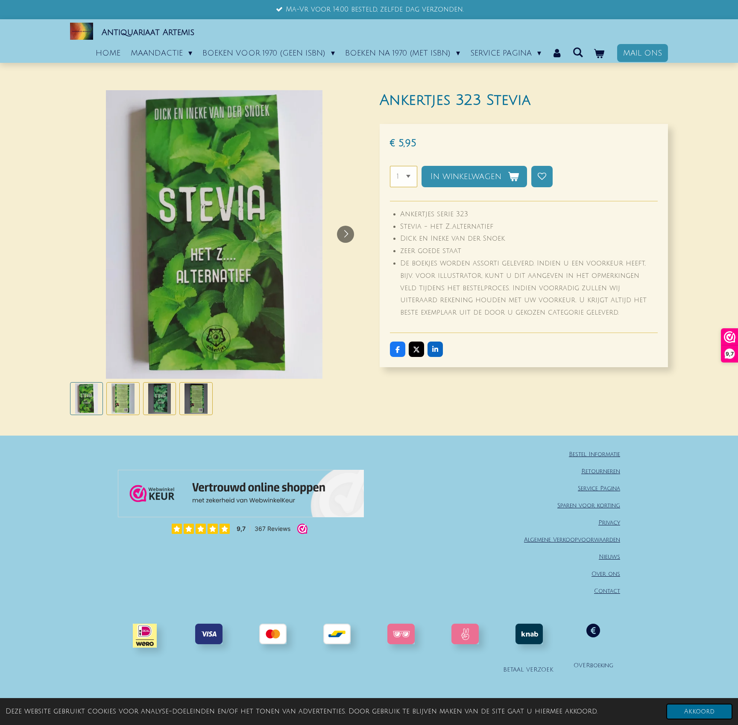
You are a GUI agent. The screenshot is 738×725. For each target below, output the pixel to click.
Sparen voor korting (588, 505)
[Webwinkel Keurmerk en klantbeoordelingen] (241, 495)
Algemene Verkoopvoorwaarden (572, 539)
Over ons (606, 574)
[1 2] (403, 176)
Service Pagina (599, 488)
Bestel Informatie (594, 454)
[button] (86, 398)
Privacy (609, 522)
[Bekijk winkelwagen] (599, 53)
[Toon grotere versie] (401, 634)
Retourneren (600, 471)
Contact (607, 591)
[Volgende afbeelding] (345, 234)
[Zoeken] (578, 53)
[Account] (556, 53)
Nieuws (609, 557)
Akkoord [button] (699, 711)
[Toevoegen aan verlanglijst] (542, 176)
